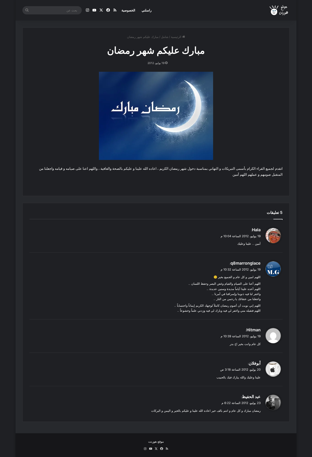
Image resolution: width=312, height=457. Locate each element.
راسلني (147, 10)
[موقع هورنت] (279, 10)
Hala (256, 229)
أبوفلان (255, 363)
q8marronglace (245, 263)
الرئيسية (176, 37)
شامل (164, 37)
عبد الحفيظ (251, 396)
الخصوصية (128, 10)
